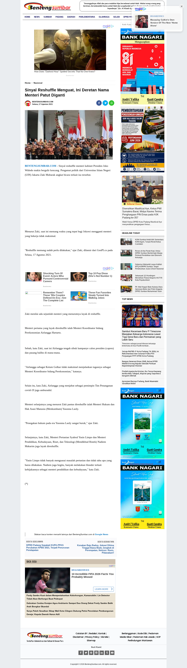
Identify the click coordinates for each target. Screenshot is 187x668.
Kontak (101, 633)
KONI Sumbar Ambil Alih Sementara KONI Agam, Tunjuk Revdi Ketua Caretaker (149, 242)
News (37, 17)
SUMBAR (48, 17)
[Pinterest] (91, 653)
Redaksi (93, 633)
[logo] (45, 637)
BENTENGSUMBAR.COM (40, 165)
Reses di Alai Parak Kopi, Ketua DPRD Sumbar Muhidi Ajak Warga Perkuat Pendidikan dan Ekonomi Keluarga (148, 254)
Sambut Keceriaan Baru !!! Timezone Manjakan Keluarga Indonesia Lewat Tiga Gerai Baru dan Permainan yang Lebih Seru (141, 335)
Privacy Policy (92, 637)
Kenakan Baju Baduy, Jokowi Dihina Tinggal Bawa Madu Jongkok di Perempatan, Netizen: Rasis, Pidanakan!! (95, 549)
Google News (101, 534)
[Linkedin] (101, 653)
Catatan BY (81, 633)
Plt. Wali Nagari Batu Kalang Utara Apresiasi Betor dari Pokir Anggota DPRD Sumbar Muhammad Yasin (148, 289)
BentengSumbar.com (93, 664)
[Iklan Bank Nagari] (142, 458)
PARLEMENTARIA (87, 17)
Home (27, 17)
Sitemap (91, 640)
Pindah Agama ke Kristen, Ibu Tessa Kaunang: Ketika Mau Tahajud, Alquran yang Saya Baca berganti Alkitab (141, 373)
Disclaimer (78, 637)
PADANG (59, 17)
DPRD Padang (130, 17)
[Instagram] (96, 653)
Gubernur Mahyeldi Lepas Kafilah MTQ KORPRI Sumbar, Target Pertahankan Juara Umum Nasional (149, 266)
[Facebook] (80, 653)
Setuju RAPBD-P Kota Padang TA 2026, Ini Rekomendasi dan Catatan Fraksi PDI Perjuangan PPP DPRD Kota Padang (140, 353)
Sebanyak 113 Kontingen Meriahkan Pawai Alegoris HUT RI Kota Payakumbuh (148, 278)
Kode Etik (142, 633)
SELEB (116, 17)
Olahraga (104, 17)
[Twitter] (86, 653)
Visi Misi (104, 637)
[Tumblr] (107, 653)
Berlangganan (129, 633)
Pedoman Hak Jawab (144, 637)
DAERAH (71, 17)
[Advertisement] (70, 206)
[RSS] (112, 653)
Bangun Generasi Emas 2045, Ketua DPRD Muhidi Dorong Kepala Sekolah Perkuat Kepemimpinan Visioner (140, 363)
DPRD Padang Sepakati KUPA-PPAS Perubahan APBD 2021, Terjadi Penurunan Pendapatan (47, 547)
